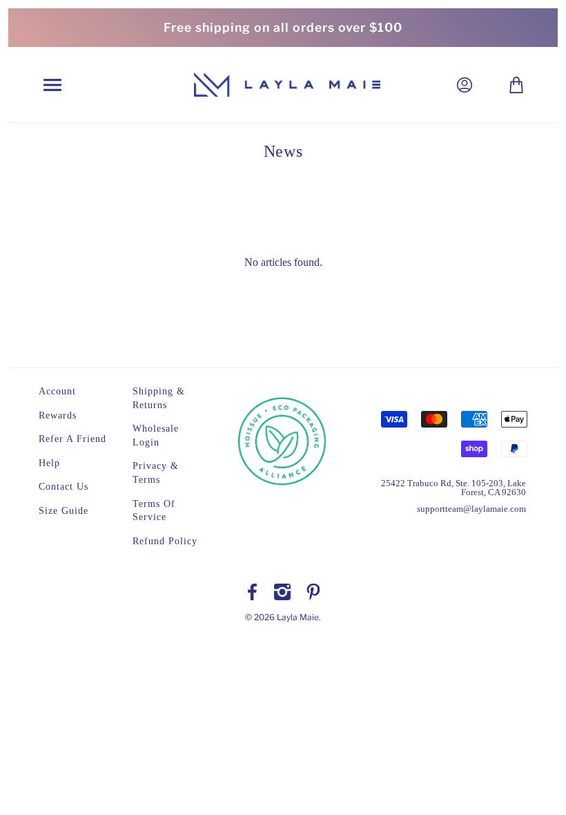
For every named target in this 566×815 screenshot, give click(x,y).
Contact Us (63, 486)
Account (57, 391)
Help (49, 463)
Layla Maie (298, 617)
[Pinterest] (313, 591)
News (283, 151)
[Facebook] (252, 591)
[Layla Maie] (287, 83)
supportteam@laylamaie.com (471, 509)
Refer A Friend (72, 439)
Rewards (58, 415)
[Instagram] (282, 591)
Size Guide (63, 511)
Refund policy (165, 541)
